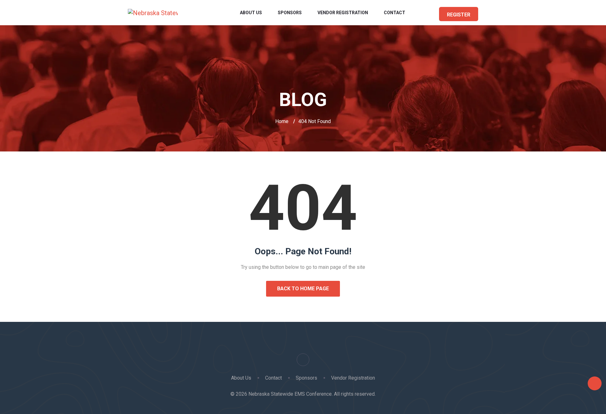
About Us (251, 12)
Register (458, 15)
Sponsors (290, 12)
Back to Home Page (303, 289)
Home (281, 121)
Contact (394, 12)
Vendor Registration (343, 12)
